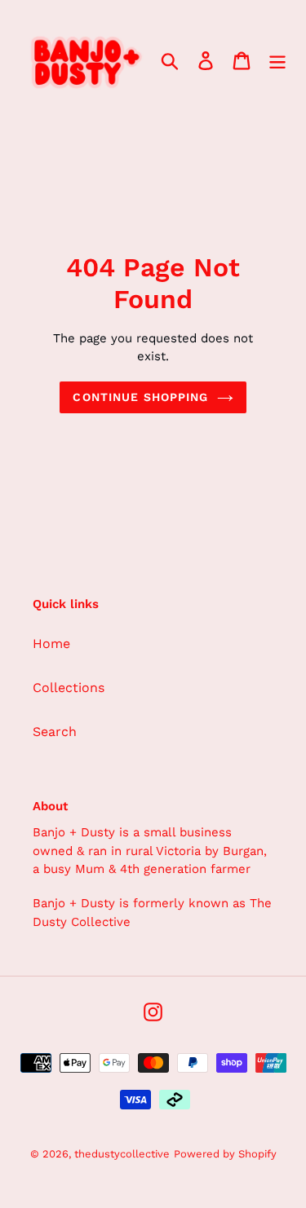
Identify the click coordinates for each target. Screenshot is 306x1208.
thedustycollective (122, 1154)
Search (55, 731)
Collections (68, 687)
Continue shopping (140, 396)
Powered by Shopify (225, 1154)
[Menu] (277, 60)
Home (51, 643)
